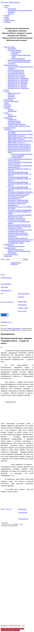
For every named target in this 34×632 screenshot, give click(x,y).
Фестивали (7, 106)
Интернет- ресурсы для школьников (19, 251)
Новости (7, 15)
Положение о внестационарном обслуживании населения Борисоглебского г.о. (18, 196)
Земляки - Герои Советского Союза (19, 126)
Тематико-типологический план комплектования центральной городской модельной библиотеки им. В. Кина (20, 239)
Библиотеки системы (10, 65)
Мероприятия (8, 99)
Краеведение (8, 118)
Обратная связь (9, 244)
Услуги (6, 90)
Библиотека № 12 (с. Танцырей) (18, 81)
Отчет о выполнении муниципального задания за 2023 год (20, 159)
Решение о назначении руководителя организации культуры (19, 227)
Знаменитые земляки (14, 123)
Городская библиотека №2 (16, 71)
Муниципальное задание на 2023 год (19, 144)
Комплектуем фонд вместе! (16, 246)
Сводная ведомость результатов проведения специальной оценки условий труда (18, 234)
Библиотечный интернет (15, 249)
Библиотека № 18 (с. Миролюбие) (18, 88)
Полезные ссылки (9, 248)
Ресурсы (7, 91)
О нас (6, 7)
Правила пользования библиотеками (19, 225)
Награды (10, 13)
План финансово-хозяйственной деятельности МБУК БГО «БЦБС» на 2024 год (19, 178)
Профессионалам (9, 20)
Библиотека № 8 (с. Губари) (16, 76)
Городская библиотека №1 (16, 70)
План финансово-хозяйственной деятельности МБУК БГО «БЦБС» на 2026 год (19, 188)
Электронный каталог (11, 254)
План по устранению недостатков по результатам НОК (22, 154)
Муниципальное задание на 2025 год (19, 147)
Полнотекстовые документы (17, 124)
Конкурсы (7, 104)
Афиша (6, 17)
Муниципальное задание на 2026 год (19, 149)
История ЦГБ (12, 48)
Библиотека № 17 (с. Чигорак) (17, 86)
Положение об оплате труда (16, 218)
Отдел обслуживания (14, 50)
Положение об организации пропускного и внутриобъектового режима (19, 221)
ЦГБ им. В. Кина (9, 47)
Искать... (3, 259)
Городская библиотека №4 (16, 73)
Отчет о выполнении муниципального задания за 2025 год (20, 166)
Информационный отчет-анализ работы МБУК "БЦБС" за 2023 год (20, 135)
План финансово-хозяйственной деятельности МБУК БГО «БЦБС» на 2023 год (19, 173)
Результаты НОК (17, 157)
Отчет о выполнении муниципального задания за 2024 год (20, 163)
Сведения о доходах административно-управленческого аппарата (20, 230)
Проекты (7, 108)
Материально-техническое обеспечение (20, 10)
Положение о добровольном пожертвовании (16, 204)
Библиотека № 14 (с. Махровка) (18, 83)
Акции (6, 103)
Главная (6, 5)
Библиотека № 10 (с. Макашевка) (18, 78)
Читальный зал (16, 52)
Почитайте (11, 96)
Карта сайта (8, 256)
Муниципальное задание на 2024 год (19, 146)
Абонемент (15, 53)
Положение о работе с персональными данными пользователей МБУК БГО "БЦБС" (20, 211)
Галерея (6, 18)
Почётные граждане (14, 121)
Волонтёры (11, 12)
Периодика (11, 95)
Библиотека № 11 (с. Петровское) (18, 80)
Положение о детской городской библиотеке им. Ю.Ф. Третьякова (18, 201)
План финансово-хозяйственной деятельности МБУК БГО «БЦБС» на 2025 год (19, 183)
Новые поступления (14, 93)
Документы (8, 129)
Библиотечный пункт (18, 58)
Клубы (6, 113)
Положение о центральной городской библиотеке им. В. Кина (19, 215)
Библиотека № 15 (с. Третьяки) (17, 85)
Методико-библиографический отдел (19, 60)
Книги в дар (12, 98)
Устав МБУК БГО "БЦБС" (16, 243)
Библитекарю (12, 253)
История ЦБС (12, 9)
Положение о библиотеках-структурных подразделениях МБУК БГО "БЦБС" (20, 192)
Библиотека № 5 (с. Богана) (16, 75)
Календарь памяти (10, 127)
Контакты (7, 22)
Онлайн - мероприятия (11, 101)
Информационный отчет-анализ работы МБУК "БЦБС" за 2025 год (20, 141)
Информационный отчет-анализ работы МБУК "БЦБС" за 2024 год (20, 138)
